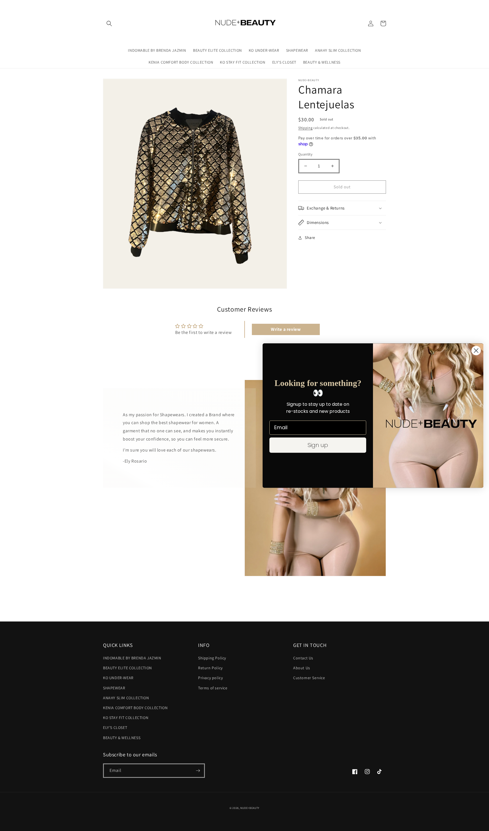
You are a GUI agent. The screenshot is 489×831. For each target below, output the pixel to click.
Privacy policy (210, 677)
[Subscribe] (198, 770)
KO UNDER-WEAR (118, 677)
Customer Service (309, 677)
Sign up (318, 445)
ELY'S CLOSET (115, 727)
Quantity (305, 154)
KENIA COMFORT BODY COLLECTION (135, 707)
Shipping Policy (212, 658)
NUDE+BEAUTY (249, 808)
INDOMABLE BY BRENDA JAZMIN (132, 658)
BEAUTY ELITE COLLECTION (127, 667)
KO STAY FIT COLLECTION (125, 717)
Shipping (305, 128)
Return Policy (210, 667)
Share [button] (310, 237)
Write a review (286, 329)
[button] (109, 23)
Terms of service (213, 687)
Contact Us (303, 658)
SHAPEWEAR (114, 687)
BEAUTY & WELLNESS (121, 737)
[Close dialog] (476, 350)
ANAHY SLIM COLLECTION (126, 697)
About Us (301, 667)
